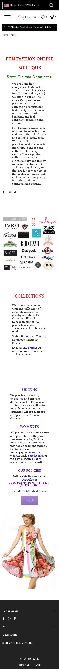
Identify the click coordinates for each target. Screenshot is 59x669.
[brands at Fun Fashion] (29, 244)
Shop (38, 665)
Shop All (29, 500)
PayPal (19, 458)
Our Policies (29, 470)
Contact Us (24, 665)
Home (5, 35)
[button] (4, 27)
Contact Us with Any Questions (29, 484)
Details (48, 27)
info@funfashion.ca (34, 491)
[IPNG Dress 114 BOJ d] (29, 551)
